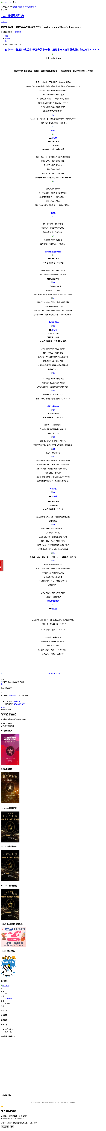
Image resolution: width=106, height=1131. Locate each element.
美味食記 (17, 701)
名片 (6, 41)
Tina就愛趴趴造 (12, 16)
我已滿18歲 (5, 1127)
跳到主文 (4, 22)
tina (2, 684)
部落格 (7, 38)
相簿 (6, 36)
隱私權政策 (64, 1102)
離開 (12, 1127)
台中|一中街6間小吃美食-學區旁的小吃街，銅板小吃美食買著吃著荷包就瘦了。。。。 (52, 49)
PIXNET (37, 1102)
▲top (3, 707)
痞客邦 (11, 696)
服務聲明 (72, 1102)
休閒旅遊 (17, 32)
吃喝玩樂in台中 (19, 704)
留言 (16, 696)
